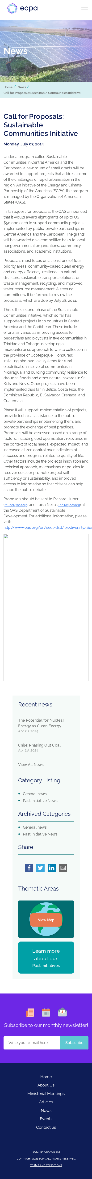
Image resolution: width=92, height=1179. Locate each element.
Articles (46, 1102)
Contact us (46, 1127)
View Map (46, 920)
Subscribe (74, 1042)
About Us (46, 1085)
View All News (31, 764)
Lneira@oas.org (69, 505)
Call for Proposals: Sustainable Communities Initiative (42, 93)
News (22, 87)
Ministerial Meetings (46, 1093)
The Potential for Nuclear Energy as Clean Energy (41, 723)
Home (8, 87)
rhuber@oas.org (15, 505)
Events (46, 1118)
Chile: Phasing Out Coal (39, 745)
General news (35, 794)
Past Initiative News (40, 800)
